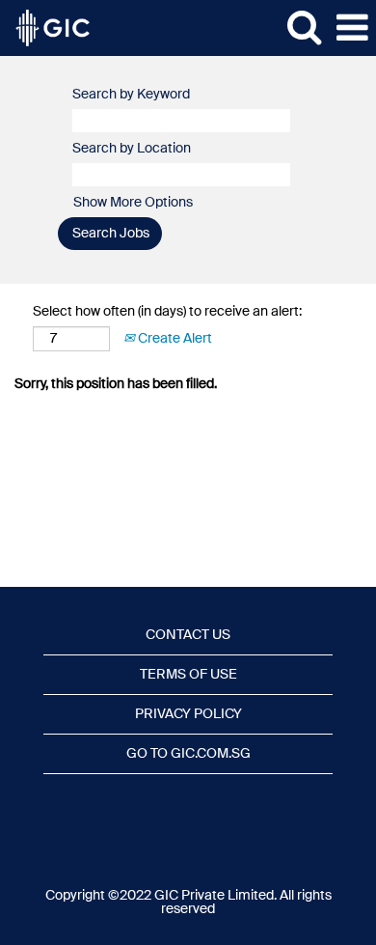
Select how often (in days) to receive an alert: (167, 312)
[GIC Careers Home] (45, 28)
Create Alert (173, 339)
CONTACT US (188, 635)
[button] (352, 28)
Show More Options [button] (133, 202)
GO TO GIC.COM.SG (188, 754)
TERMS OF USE (188, 674)
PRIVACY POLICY (188, 714)
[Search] (304, 27)
